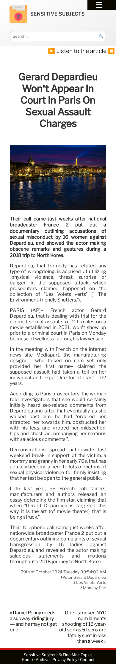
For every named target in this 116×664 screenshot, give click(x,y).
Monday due (94, 587)
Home (27, 659)
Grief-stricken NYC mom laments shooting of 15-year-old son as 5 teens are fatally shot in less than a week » (82, 627)
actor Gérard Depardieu (84, 577)
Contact (87, 659)
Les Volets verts (91, 582)
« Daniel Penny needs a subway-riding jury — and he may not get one (33, 621)
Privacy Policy (64, 659)
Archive (43, 659)
